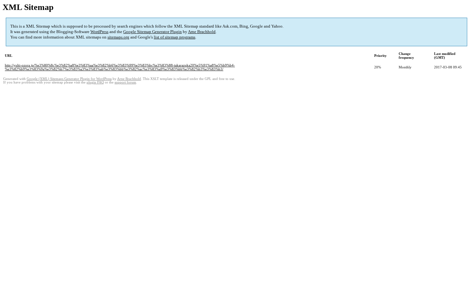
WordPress (99, 31)
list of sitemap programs (174, 37)
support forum (125, 82)
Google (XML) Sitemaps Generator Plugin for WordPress (69, 79)
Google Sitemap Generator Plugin (152, 31)
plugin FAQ (95, 82)
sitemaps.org (118, 37)
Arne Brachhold (202, 31)
